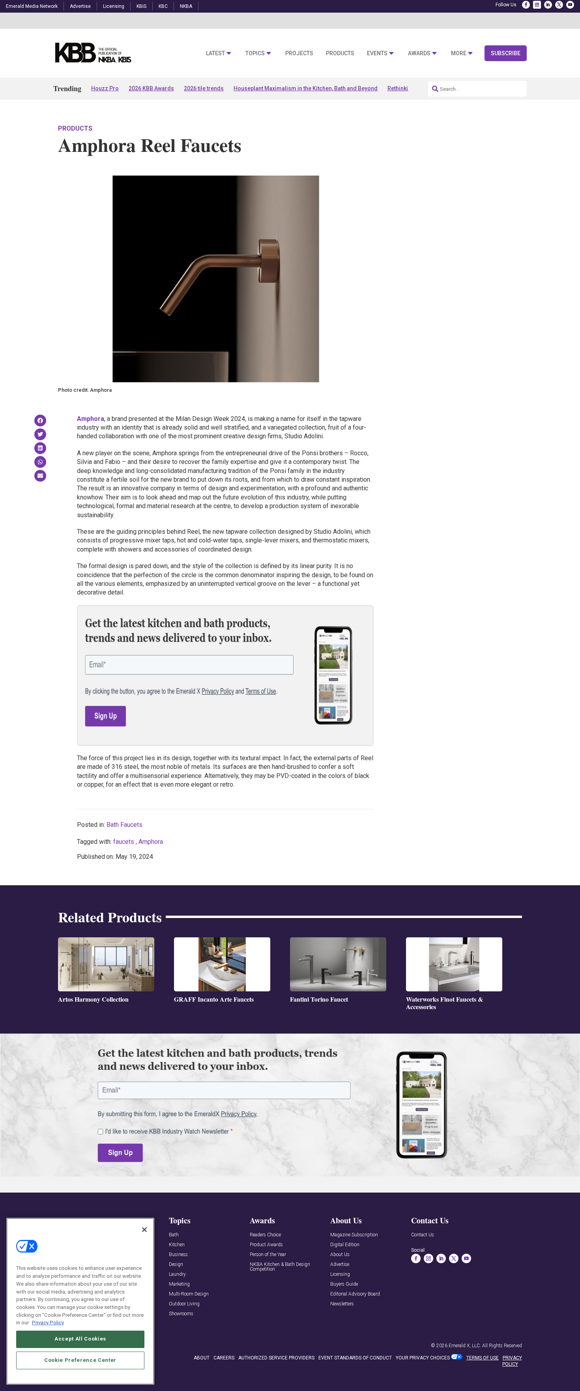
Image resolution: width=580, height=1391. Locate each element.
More (458, 53)
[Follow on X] (559, 5)
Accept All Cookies (80, 1339)
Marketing (179, 1284)
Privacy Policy (48, 1322)
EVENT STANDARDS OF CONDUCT (355, 1358)
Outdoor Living (184, 1304)
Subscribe (505, 53)
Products (340, 53)
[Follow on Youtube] (570, 5)
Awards (419, 53)
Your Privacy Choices (423, 1358)
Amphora (150, 841)
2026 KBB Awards (151, 88)
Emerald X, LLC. (465, 1345)
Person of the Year (268, 1254)
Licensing (113, 6)
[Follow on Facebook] (526, 5)
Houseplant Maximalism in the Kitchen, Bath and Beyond (306, 88)
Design (176, 1264)
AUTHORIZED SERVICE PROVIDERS (276, 1358)
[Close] (144, 1229)
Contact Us (422, 1235)
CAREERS (223, 1358)
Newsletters (342, 1304)
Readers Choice (265, 1235)
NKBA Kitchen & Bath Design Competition (280, 1267)
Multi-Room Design (189, 1294)
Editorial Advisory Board (355, 1294)
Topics (255, 53)
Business (178, 1254)
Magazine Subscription (354, 1235)
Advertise (80, 6)
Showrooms (181, 1313)
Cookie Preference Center (80, 1360)
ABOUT (202, 1358)
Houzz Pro (105, 88)
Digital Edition (344, 1244)
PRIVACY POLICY (512, 1361)
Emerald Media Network (32, 6)
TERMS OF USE (482, 1358)
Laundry (177, 1274)
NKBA (186, 6)
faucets (123, 841)
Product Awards (266, 1244)
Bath (174, 1235)
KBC (163, 6)
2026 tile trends (204, 88)
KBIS (141, 6)
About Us (340, 1254)
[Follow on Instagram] (537, 5)
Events (377, 53)
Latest (215, 53)
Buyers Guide (344, 1284)
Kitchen (177, 1244)
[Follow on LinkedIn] (548, 5)
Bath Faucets (124, 824)
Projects (299, 53)
